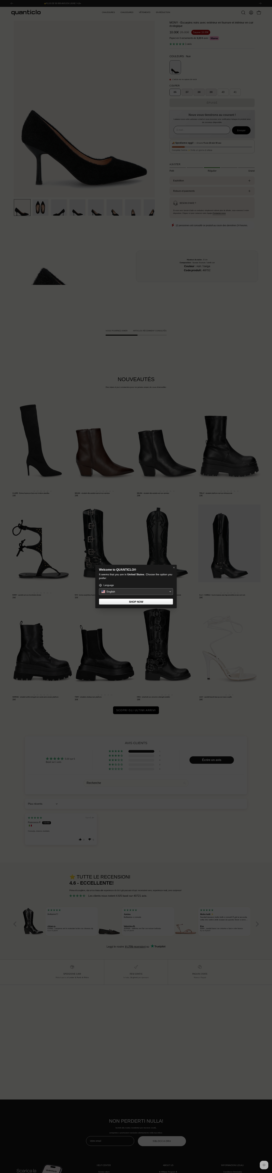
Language (108, 585)
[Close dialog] (174, 567)
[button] (136, 591)
